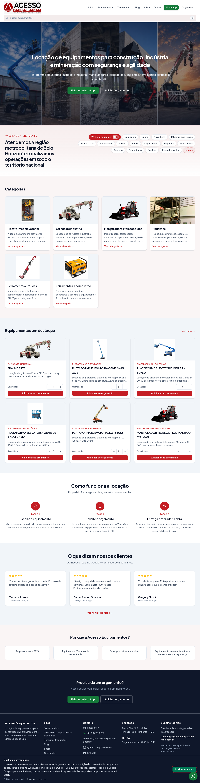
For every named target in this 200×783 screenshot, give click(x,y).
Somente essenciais (36, 779)
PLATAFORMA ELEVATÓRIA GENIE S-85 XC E (98, 370)
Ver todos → (188, 331)
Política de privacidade (14, 779)
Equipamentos (105, 7)
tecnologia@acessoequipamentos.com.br (177, 738)
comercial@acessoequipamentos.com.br (99, 740)
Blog (137, 7)
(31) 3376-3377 (91, 728)
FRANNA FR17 (16, 368)
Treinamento (124, 7)
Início (91, 7)
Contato (158, 7)
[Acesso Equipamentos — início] (45, 7)
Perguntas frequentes (55, 740)
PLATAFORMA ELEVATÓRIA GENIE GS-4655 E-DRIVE (33, 435)
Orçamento (188, 7)
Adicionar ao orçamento (35, 393)
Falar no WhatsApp (83, 90)
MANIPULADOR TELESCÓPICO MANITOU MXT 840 (164, 435)
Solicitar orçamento (116, 90)
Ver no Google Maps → (100, 612)
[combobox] (100, 18)
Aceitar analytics (184, 769)
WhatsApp (171, 7)
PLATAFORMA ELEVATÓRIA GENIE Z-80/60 (161, 370)
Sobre (146, 7)
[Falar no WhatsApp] (193, 776)
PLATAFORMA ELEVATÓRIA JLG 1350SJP (98, 432)
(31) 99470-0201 (95, 733)
